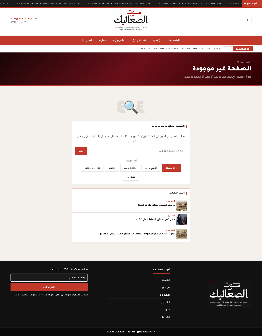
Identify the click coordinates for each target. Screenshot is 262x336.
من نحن (157, 40)
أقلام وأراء (119, 40)
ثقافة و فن (139, 40)
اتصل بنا (87, 40)
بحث (81, 151)
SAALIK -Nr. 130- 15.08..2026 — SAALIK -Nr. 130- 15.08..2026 (49, 4)
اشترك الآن (49, 287)
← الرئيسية (171, 168)
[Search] (248, 20)
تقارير (102, 40)
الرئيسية (174, 40)
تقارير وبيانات (92, 168)
